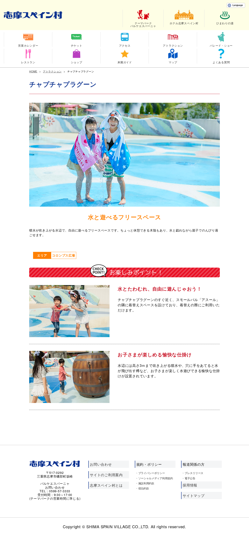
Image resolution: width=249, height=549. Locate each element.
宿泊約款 (143, 488)
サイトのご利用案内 (106, 474)
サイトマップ (194, 495)
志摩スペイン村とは (106, 485)
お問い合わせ (101, 464)
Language (237, 5)
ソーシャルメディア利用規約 (155, 478)
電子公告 (190, 478)
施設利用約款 (146, 483)
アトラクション (52, 71)
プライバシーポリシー (151, 473)
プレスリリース (194, 473)
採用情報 (190, 484)
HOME (33, 71)
